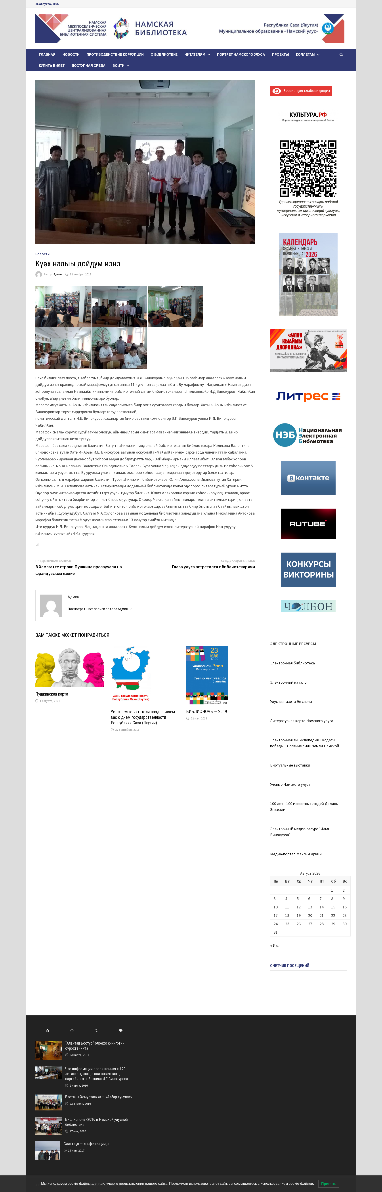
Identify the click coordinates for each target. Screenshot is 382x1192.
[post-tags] (121, 1030)
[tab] (47, 1030)
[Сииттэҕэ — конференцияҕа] (47, 1144)
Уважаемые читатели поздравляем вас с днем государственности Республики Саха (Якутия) (143, 717)
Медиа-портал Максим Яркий (296, 853)
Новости (71, 54)
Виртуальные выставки (290, 765)
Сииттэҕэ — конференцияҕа (86, 1143)
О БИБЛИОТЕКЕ (164, 54)
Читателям (195, 54)
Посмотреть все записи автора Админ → (100, 608)
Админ (57, 274)
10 (276, 907)
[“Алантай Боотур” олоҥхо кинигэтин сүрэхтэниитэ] (48, 1043)
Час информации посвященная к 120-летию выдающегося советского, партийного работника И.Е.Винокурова (96, 1073)
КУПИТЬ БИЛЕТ (52, 65)
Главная (47, 54)
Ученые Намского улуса (290, 784)
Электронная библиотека (292, 663)
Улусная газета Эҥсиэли (291, 701)
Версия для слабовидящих (305, 90)
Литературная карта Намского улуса (301, 720)
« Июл (275, 945)
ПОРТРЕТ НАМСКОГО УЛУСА (241, 54)
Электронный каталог (289, 682)
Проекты (280, 54)
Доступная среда (88, 65)
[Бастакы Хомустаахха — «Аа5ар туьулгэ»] (48, 1097)
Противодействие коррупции (115, 54)
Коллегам (305, 54)
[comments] (96, 1030)
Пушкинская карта (51, 694)
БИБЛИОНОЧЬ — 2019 (206, 711)
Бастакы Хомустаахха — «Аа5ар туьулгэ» (98, 1097)
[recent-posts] (72, 1030)
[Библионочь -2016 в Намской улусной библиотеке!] (48, 1120)
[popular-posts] (47, 1030)
